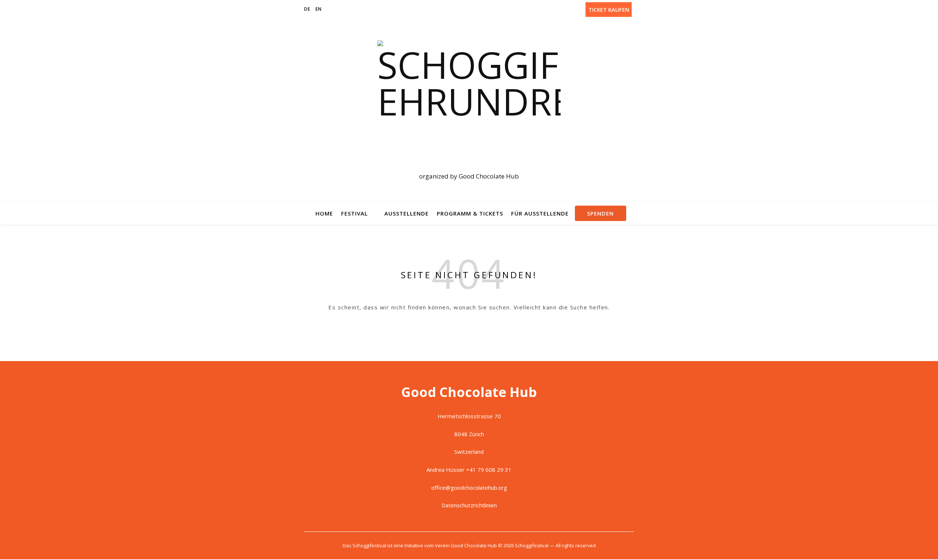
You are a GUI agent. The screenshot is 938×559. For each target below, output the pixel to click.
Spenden (600, 213)
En (318, 9)
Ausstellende (406, 213)
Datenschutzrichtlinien (469, 505)
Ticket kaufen (608, 9)
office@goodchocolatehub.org (469, 487)
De (307, 9)
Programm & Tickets (470, 213)
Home (324, 213)
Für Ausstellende (540, 213)
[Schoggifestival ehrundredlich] (469, 104)
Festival (354, 213)
